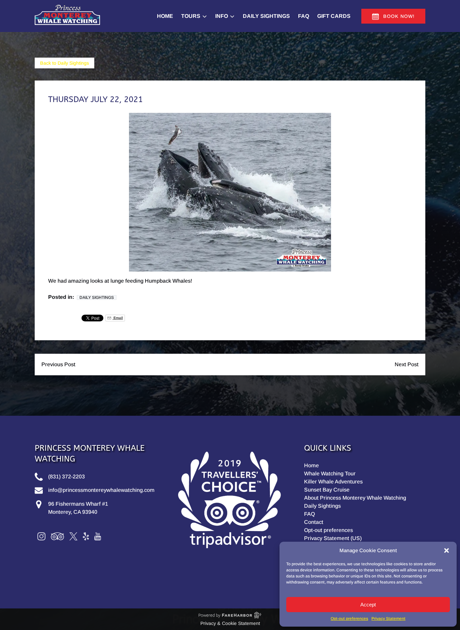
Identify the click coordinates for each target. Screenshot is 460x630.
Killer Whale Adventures (333, 481)
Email (117, 318)
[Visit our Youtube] (97, 536)
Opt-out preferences (349, 618)
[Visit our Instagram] (41, 536)
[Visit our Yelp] (86, 536)
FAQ (303, 16)
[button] (446, 550)
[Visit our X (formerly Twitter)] (73, 536)
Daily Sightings (266, 16)
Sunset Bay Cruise (327, 490)
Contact (313, 522)
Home (165, 16)
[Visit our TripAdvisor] (57, 536)
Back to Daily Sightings (64, 63)
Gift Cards (334, 16)
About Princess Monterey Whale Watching (355, 498)
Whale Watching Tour (330, 473)
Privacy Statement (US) (333, 538)
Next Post (407, 364)
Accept (368, 604)
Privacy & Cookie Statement (230, 623)
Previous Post (58, 364)
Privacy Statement (388, 618)
